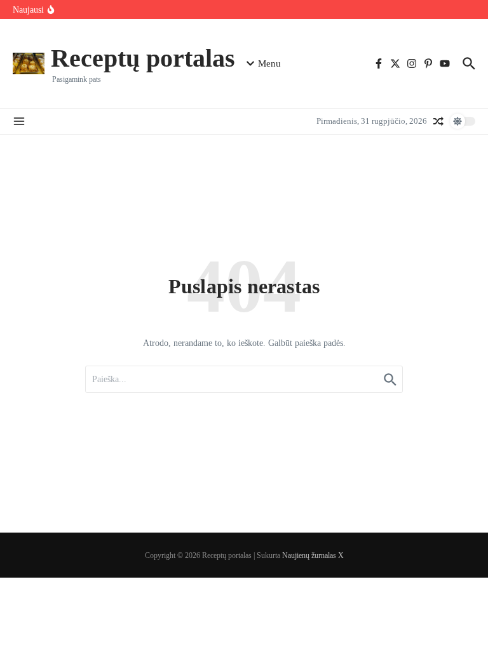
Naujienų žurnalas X (313, 555)
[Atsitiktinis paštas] (438, 121)
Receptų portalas (143, 58)
